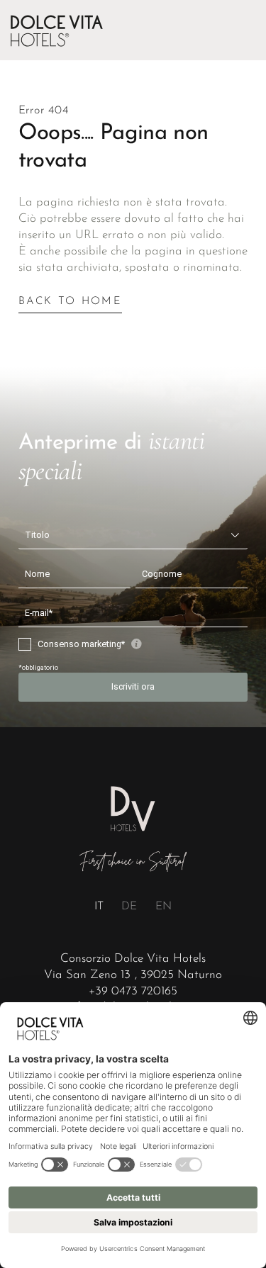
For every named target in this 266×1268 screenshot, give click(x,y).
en (163, 906)
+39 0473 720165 (133, 991)
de (129, 906)
